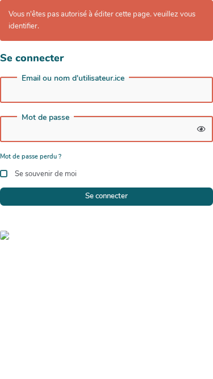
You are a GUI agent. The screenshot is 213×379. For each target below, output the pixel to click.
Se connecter (106, 196)
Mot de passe (45, 118)
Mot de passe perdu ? (30, 156)
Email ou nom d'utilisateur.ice (73, 78)
